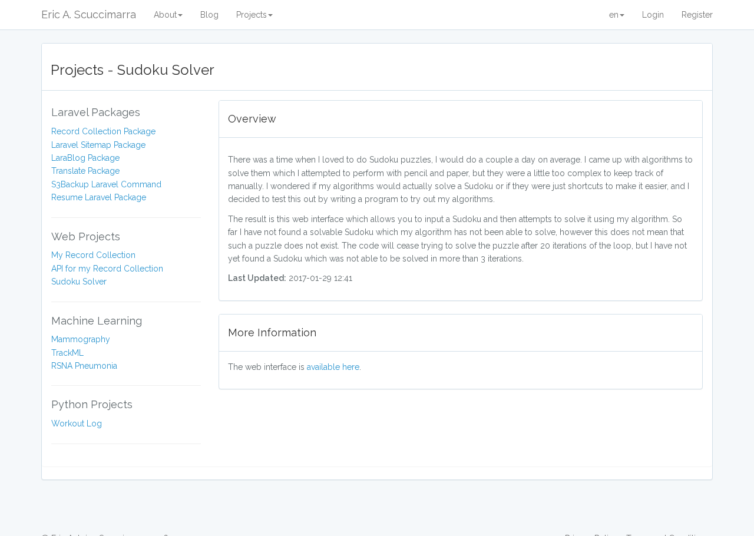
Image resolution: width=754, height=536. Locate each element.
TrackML (67, 353)
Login (653, 14)
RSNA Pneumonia (84, 365)
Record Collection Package (103, 131)
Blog (209, 14)
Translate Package (85, 171)
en (614, 14)
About (165, 14)
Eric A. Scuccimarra (88, 14)
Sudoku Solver (79, 281)
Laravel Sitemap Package (98, 145)
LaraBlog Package (85, 158)
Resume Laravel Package (98, 197)
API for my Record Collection (107, 268)
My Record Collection (93, 255)
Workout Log (76, 423)
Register (697, 14)
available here (333, 367)
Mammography (80, 339)
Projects (251, 14)
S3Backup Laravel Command (106, 184)
